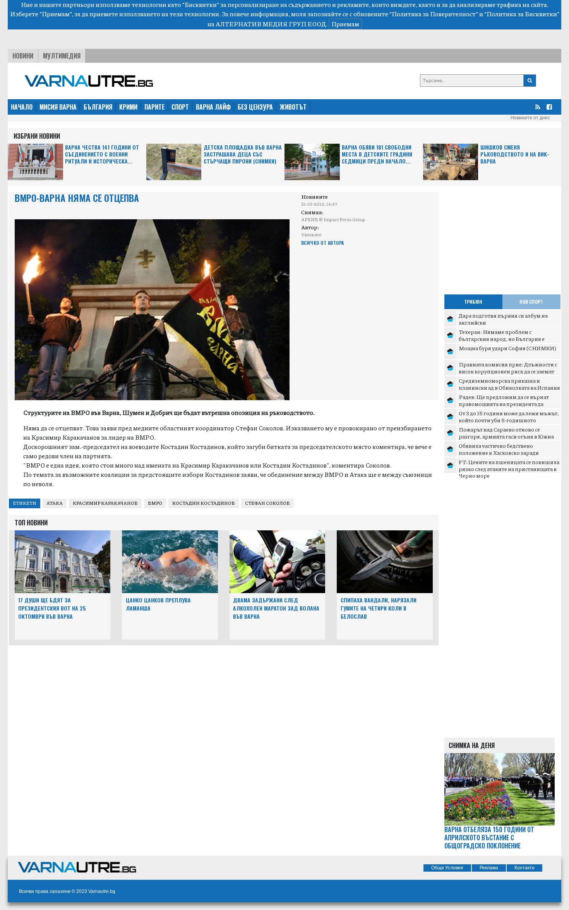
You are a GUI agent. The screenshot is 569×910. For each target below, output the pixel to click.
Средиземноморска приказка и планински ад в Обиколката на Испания (509, 384)
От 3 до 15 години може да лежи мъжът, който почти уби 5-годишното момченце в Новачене (509, 419)
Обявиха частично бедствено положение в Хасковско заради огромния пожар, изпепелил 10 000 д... (509, 452)
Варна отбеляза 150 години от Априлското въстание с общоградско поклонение (489, 838)
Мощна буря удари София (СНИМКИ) (507, 348)
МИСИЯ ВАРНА (58, 107)
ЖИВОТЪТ (293, 107)
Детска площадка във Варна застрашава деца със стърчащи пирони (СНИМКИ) (243, 154)
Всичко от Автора (322, 242)
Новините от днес (530, 117)
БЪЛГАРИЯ (98, 107)
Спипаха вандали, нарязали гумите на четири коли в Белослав (378, 608)
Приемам (345, 23)
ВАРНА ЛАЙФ (213, 107)
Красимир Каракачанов (105, 503)
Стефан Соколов (267, 503)
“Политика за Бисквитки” (521, 13)
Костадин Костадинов (203, 503)
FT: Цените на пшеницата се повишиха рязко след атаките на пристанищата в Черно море (509, 468)
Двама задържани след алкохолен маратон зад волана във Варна (276, 608)
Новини (22, 55)
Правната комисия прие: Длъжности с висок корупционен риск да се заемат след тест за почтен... (508, 371)
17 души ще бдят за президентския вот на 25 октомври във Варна (52, 608)
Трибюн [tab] (473, 301)
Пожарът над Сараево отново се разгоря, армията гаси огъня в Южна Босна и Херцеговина (506, 436)
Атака (54, 503)
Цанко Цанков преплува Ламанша (158, 604)
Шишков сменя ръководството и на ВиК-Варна (514, 154)
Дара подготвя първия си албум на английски (503, 318)
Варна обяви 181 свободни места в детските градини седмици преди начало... (377, 154)
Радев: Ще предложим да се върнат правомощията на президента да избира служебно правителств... (504, 403)
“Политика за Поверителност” (433, 13)
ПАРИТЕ (154, 107)
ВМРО (155, 503)
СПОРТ (180, 107)
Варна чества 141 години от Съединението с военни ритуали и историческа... (102, 154)
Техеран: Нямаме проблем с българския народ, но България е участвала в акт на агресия (502, 338)
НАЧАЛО (22, 107)
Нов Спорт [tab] (531, 301)
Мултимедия (62, 55)
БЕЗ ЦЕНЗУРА (255, 107)
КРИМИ (128, 107)
